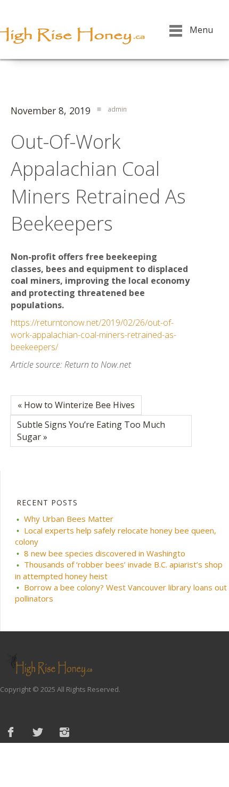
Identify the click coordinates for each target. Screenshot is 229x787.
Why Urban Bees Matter (68, 518)
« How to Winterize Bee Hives (76, 405)
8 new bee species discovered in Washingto (104, 553)
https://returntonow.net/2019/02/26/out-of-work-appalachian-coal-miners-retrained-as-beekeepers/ (93, 335)
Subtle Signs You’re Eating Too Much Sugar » (91, 431)
